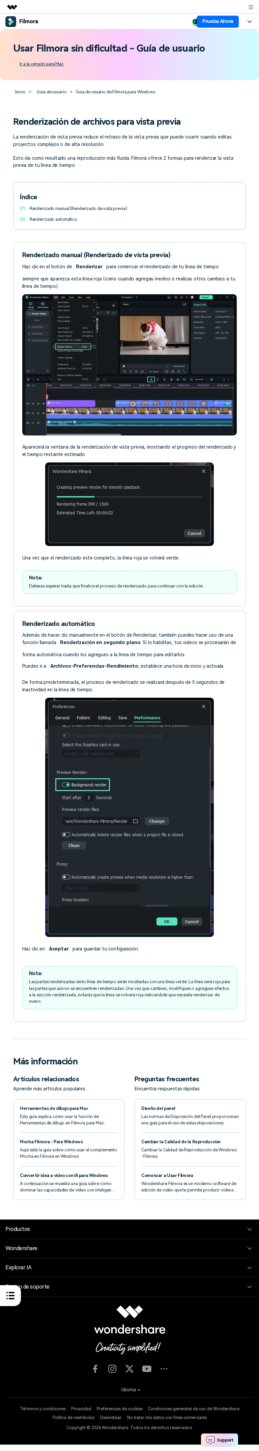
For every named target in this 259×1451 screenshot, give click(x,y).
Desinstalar (111, 1417)
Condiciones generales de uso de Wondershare (193, 1409)
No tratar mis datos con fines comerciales (167, 1417)
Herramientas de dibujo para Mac (54, 1108)
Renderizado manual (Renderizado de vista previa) (78, 208)
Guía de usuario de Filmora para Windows (115, 91)
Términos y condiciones (43, 1409)
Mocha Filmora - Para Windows (51, 1141)
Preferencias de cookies (120, 1409)
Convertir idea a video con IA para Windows (64, 1175)
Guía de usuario (51, 91)
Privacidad (81, 1409)
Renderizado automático (53, 219)
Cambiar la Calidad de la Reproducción (181, 1141)
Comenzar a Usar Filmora (167, 1175)
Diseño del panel (158, 1108)
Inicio (20, 91)
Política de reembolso (74, 1417)
